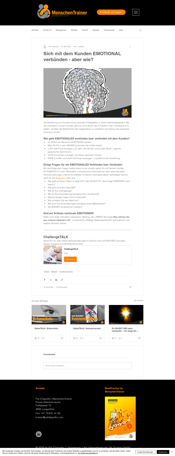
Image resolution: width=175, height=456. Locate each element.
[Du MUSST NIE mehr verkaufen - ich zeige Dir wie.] (126, 314)
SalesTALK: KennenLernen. (87, 328)
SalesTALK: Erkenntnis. (47, 328)
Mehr (121, 30)
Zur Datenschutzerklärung (88, 453)
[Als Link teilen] (62, 280)
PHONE (74, 30)
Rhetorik (96, 30)
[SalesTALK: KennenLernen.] (87, 314)
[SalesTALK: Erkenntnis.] (49, 314)
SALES (85, 30)
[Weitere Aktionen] (130, 46)
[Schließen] (172, 452)
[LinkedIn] (39, 434)
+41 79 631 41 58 (50, 413)
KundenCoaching (66, 271)
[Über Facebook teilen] (44, 280)
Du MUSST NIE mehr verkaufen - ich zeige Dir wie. (124, 329)
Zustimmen (163, 452)
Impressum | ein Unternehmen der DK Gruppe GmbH (99, 447)
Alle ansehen (138, 300)
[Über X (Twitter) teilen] (50, 280)
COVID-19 (47, 30)
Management (61, 30)
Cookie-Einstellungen (145, 452)
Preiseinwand (109, 30)
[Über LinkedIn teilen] (56, 280)
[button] (135, 12)
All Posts (35, 30)
